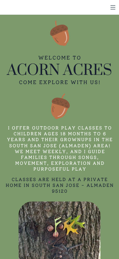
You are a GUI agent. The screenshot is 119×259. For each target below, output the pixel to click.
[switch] (113, 7)
